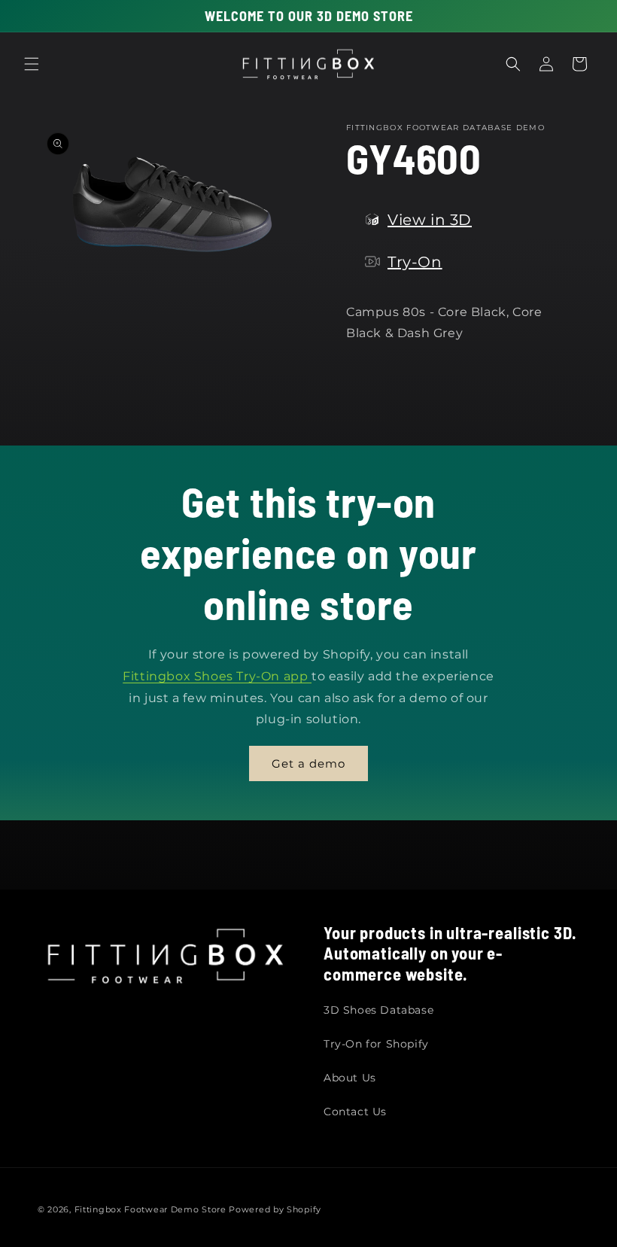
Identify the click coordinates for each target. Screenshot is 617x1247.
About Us (350, 1077)
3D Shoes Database (378, 1010)
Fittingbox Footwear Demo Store (150, 1209)
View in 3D (430, 220)
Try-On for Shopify (376, 1044)
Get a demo (308, 763)
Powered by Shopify (275, 1209)
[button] (31, 64)
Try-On (415, 262)
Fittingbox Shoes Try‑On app (217, 676)
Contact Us (355, 1111)
